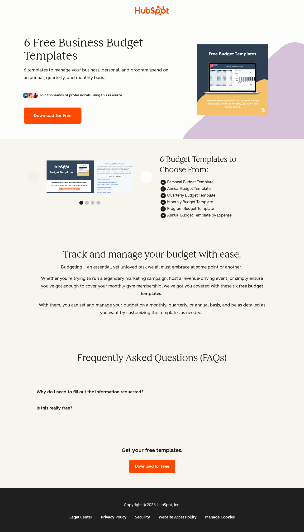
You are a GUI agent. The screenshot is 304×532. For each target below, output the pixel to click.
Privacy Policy (114, 517)
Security (142, 517)
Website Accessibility (178, 517)
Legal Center (80, 517)
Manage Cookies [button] (220, 517)
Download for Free (52, 115)
